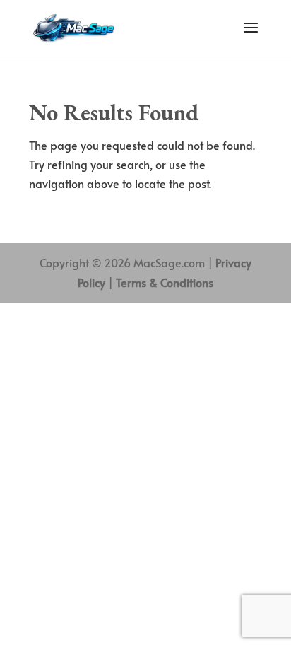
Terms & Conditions (164, 282)
